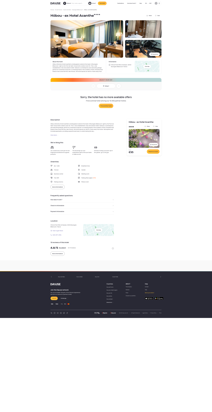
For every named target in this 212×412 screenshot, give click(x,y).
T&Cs (160, 313)
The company (129, 286)
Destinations (120, 3)
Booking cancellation (149, 292)
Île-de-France (58, 9)
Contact (146, 286)
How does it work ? (131, 3)
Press (127, 292)
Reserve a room (153, 151)
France (52, 9)
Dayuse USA (109, 293)
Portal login (63, 298)
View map (147, 66)
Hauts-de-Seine (67, 9)
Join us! (54, 298)
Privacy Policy (153, 313)
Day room (97, 276)
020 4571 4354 (57, 235)
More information (57, 187)
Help (140, 3)
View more (54, 135)
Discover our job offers (131, 295)
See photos (155, 54)
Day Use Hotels (61, 276)
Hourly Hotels (79, 276)
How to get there (58, 230)
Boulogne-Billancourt (77, 9)
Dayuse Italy (109, 296)
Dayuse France (109, 287)
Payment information (57, 211)
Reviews (127, 289)
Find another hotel (106, 106)
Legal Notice (145, 313)
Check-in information (57, 205)
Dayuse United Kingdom (111, 290)
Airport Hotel (115, 276)
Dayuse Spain (109, 299)
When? (107, 86)
